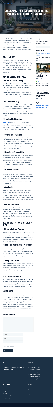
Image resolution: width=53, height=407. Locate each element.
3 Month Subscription (35, 374)
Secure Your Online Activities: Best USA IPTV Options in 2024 (43, 84)
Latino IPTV (17, 51)
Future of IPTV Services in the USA (43, 58)
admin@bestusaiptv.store (36, 392)
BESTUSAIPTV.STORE (24, 404)
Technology (26, 17)
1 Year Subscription (34, 378)
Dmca (5, 393)
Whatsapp (32, 389)
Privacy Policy (7, 398)
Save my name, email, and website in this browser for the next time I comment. (18, 345)
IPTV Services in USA (41, 41)
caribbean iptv (41, 107)
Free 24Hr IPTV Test (35, 367)
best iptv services (40, 105)
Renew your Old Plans (35, 369)
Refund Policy (7, 389)
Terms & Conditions (8, 395)
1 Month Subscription (35, 372)
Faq (5, 391)
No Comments (27, 24)
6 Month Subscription (35, 376)
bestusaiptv (39, 24)
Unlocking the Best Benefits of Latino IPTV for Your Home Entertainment (43, 75)
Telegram (32, 394)
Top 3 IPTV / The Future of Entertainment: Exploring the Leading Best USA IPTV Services (42, 94)
